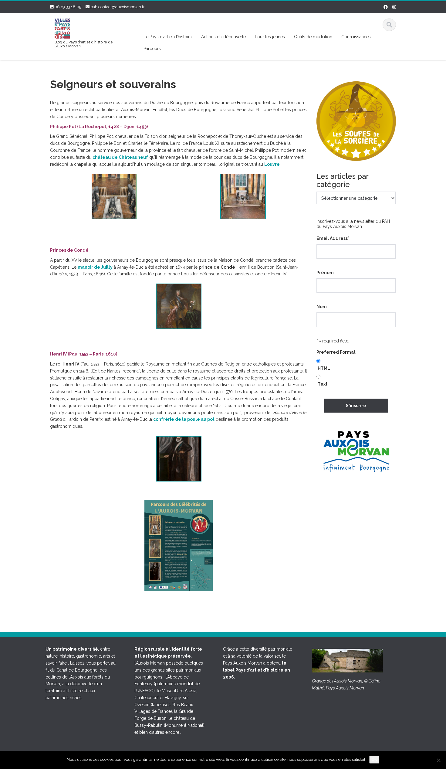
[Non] (438, 760)
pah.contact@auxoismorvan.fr (117, 7)
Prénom (325, 272)
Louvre (272, 164)
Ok (374, 759)
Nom (321, 306)
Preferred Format (336, 352)
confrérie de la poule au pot (184, 419)
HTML (324, 368)
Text (322, 384)
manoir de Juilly (95, 267)
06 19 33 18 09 (68, 7)
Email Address (332, 238)
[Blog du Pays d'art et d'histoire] (62, 27)
